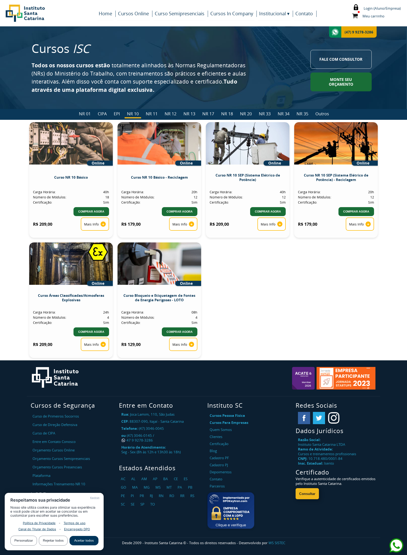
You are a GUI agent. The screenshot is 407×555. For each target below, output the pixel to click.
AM (144, 478)
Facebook (304, 418)
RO (172, 495)
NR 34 (283, 114)
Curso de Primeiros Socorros (56, 416)
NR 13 (189, 114)
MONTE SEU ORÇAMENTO (341, 82)
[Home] (49, 13)
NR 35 (302, 114)
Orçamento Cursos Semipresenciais (61, 458)
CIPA (102, 114)
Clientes (216, 436)
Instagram (334, 418)
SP (143, 504)
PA (180, 487)
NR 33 (265, 114)
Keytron (94, 497)
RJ (152, 495)
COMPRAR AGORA (91, 211)
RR (183, 495)
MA (135, 487)
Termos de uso (74, 523)
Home (105, 13)
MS (158, 487)
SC (123, 504)
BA (166, 478)
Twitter (319, 418)
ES (186, 478)
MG (147, 487)
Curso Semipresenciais (179, 13)
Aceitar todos (84, 540)
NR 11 (152, 114)
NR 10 (133, 114)
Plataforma (41, 475)
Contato (304, 13)
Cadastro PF (219, 457)
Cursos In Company (231, 13)
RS (192, 495)
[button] (230, 510)
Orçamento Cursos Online (54, 450)
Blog (213, 450)
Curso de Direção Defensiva (55, 424)
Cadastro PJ (219, 464)
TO (153, 504)
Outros (322, 114)
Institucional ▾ (274, 13)
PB (191, 487)
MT (170, 487)
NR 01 (85, 114)
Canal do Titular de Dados (37, 529)
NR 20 (246, 114)
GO (124, 487)
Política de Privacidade (39, 523)
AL (134, 478)
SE (133, 504)
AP (156, 478)
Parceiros (217, 486)
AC (123, 478)
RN (162, 495)
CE (176, 478)
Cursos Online (133, 13)
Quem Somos (221, 429)
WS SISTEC (277, 542)
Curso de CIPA (44, 433)
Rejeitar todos (53, 540)
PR (142, 495)
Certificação (219, 443)
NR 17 (208, 114)
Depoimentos (221, 472)
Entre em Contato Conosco (54, 441)
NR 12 (170, 114)
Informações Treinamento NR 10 (59, 484)
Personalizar (23, 540)
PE (123, 495)
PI (133, 495)
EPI (117, 114)
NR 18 (227, 114)
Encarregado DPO (77, 529)
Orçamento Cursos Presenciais (57, 467)
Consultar (307, 494)
